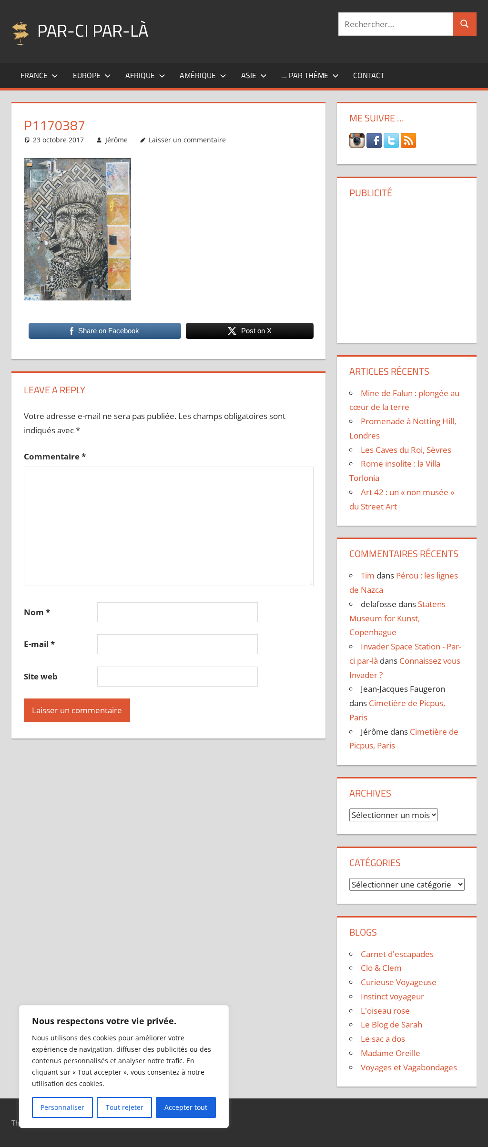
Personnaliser (62, 1107)
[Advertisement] (408, 267)
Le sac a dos (383, 1038)
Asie (248, 75)
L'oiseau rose (385, 1010)
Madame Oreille (390, 1052)
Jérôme (116, 139)
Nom (37, 612)
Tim (368, 575)
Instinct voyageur (392, 996)
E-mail (39, 643)
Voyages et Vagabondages (409, 1067)
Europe (87, 75)
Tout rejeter (124, 1107)
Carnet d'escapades (397, 953)
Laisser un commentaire (187, 139)
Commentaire (55, 456)
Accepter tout (185, 1107)
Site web (41, 676)
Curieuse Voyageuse (399, 982)
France (34, 75)
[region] (124, 1066)
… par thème (304, 75)
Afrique (140, 75)
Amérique (198, 75)
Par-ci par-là (92, 30)
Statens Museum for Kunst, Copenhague (397, 618)
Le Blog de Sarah (391, 1024)
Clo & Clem (381, 967)
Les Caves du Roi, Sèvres (406, 449)
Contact (368, 75)
